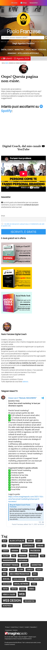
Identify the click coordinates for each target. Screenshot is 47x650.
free (13, 556)
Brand (30, 541)
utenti (22, 589)
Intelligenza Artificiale (28, 53)
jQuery (25, 565)
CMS (4, 546)
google (33, 555)
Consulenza (8, 630)
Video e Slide (9, 594)
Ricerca (39, 569)
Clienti (21, 627)
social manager (18, 579)
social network (21, 584)
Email (3, 216)
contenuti (28, 545)
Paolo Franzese (18, 639)
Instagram (23, 560)
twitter (14, 589)
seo (4, 574)
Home (6, 63)
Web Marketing (30, 601)
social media (6, 584)
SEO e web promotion (19, 574)
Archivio (15, 630)
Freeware (22, 556)
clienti (38, 541)
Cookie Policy (14, 627)
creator (5, 551)
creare (40, 546)
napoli (12, 569)
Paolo (23, 31)
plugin (20, 569)
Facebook (35, 550)
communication (14, 546)
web (22, 594)
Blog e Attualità (17, 541)
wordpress (7, 606)
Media (5, 569)
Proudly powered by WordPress (13, 642)
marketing (37, 565)
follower (6, 556)
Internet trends (10, 565)
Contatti (27, 627)
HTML (42, 556)
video (31, 588)
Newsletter (33, 627)
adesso (25, 381)
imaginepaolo (9, 560)
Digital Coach (7, 50)
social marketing (35, 579)
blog (4, 541)
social (6, 579)
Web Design (12, 600)
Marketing (19, 50)
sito (35, 574)
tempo (34, 584)
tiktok (5, 589)
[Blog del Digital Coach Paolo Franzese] (23, 25)
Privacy (7, 627)
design (15, 550)
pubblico (30, 569)
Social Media (31, 50)
